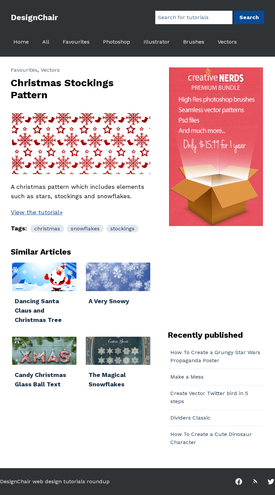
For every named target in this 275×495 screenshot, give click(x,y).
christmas (47, 228)
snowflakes (85, 228)
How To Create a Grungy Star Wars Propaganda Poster (215, 356)
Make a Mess (187, 377)
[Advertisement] (210, 277)
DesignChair (34, 17)
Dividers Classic (190, 418)
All (45, 42)
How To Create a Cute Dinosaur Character (211, 438)
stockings (122, 228)
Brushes (193, 42)
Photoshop (116, 42)
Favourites (76, 42)
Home (21, 42)
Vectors (227, 42)
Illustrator (157, 42)
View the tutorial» (37, 212)
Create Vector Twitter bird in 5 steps (209, 397)
